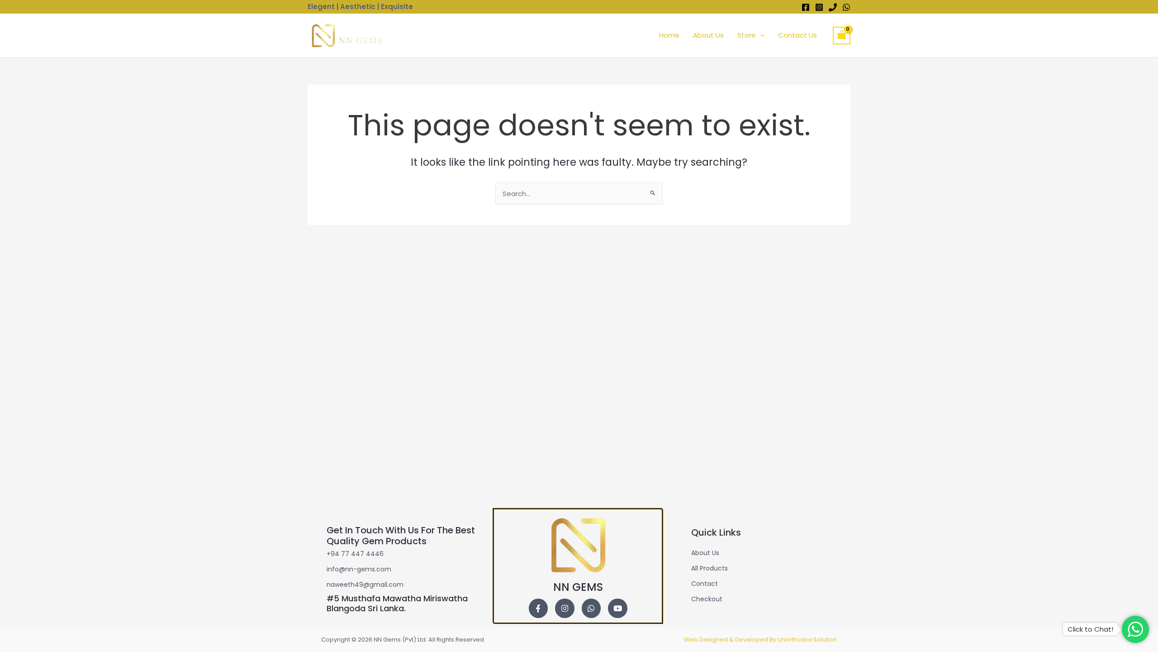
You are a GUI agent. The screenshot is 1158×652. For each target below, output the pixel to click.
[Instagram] (819, 7)
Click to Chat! (1090, 629)
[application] (760, 35)
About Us (708, 35)
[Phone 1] (833, 7)
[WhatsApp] (846, 7)
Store (746, 35)
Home (669, 35)
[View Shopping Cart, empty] (842, 35)
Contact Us (797, 35)
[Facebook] (806, 7)
